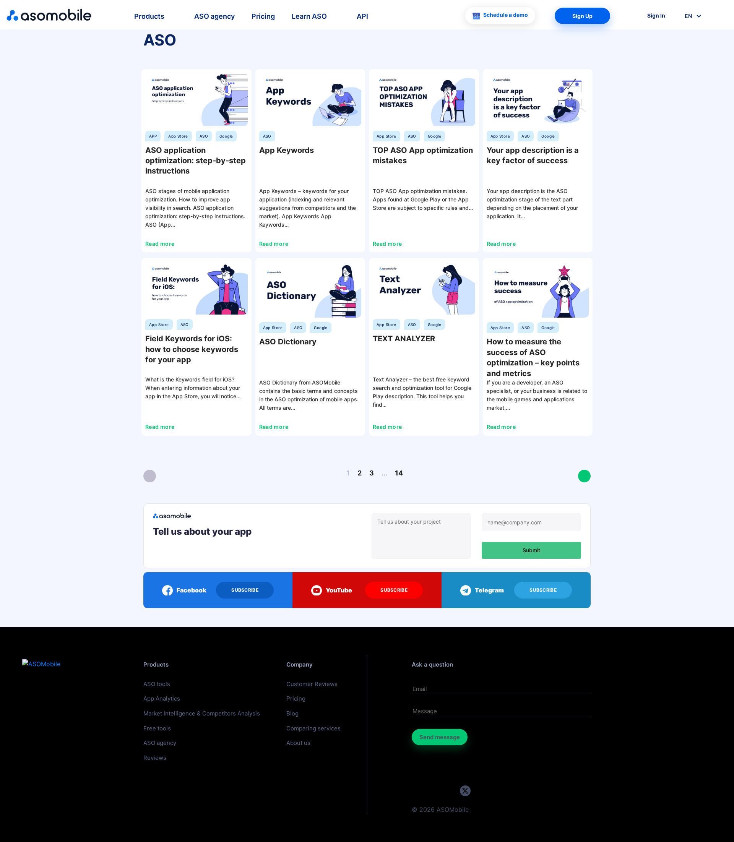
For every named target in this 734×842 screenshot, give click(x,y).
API (362, 16)
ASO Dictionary (288, 341)
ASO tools (156, 684)
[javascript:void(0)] (149, 476)
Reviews (154, 757)
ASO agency (214, 16)
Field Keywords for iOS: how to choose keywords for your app (191, 349)
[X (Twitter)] (465, 790)
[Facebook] (480, 790)
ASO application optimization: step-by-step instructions (195, 161)
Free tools (157, 728)
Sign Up (582, 16)
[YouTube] (419, 790)
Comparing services (313, 728)
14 (399, 473)
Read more (160, 243)
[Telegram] (434, 790)
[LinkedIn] (449, 790)
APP (153, 136)
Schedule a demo (505, 14)
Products (149, 16)
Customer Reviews (312, 684)
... (384, 473)
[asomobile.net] (49, 14)
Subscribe (244, 590)
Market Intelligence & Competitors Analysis (201, 713)
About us (298, 742)
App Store (178, 136)
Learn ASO (309, 16)
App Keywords (286, 150)
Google (226, 136)
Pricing (263, 16)
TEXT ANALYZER (404, 338)
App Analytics (161, 698)
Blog (292, 713)
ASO (204, 136)
